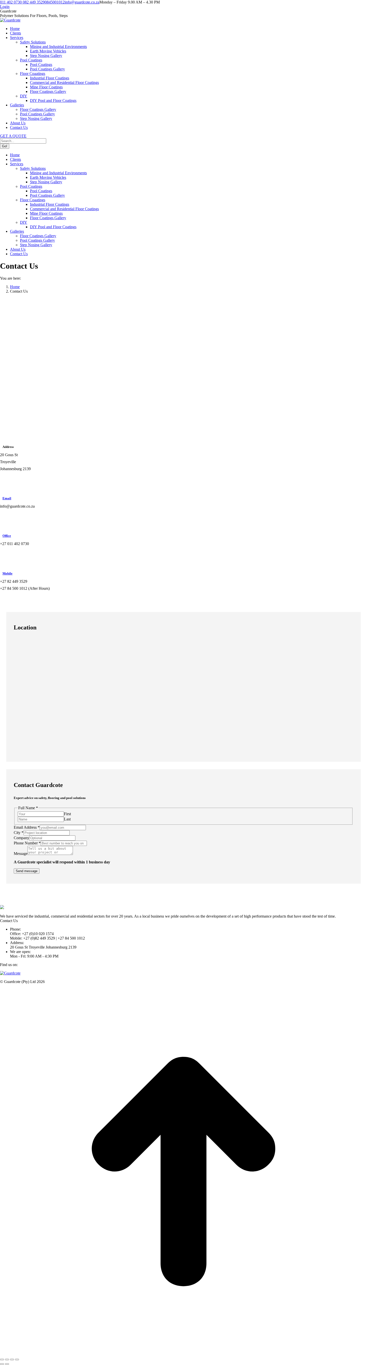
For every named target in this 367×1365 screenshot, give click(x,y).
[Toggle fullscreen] (12, 1359)
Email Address (27, 827)
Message (20, 853)
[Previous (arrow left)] (2, 1364)
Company (21, 838)
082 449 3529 (34, 2)
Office (6, 536)
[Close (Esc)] (2, 1359)
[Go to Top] (183, 1354)
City (18, 832)
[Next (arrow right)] (7, 1364)
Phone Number (27, 843)
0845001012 (55, 2)
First (67, 814)
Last (67, 819)
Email (6, 498)
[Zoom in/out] (17, 1359)
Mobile (7, 573)
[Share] (7, 1359)
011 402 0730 (11, 2)
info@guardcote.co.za (82, 2)
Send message (26, 871)
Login (4, 6)
